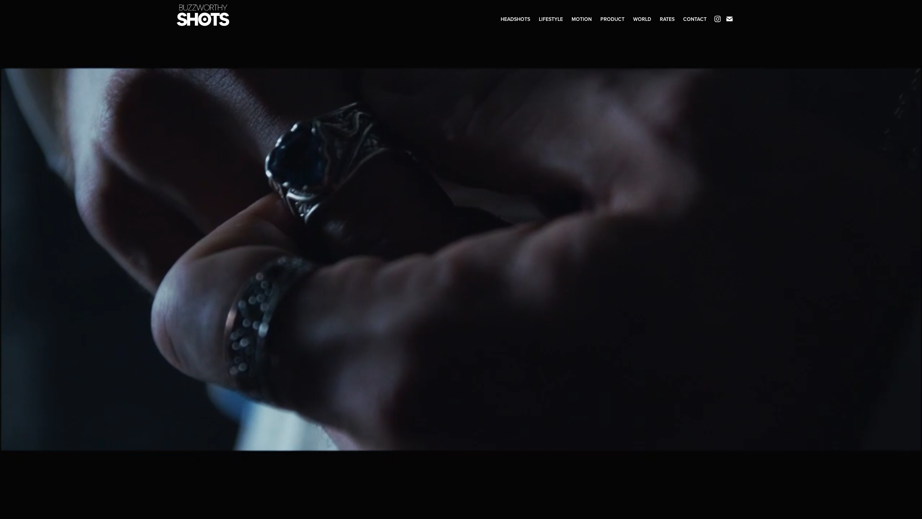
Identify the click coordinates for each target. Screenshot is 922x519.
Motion (582, 19)
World (642, 19)
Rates (667, 19)
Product (612, 19)
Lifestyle (551, 19)
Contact (695, 19)
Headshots (515, 19)
